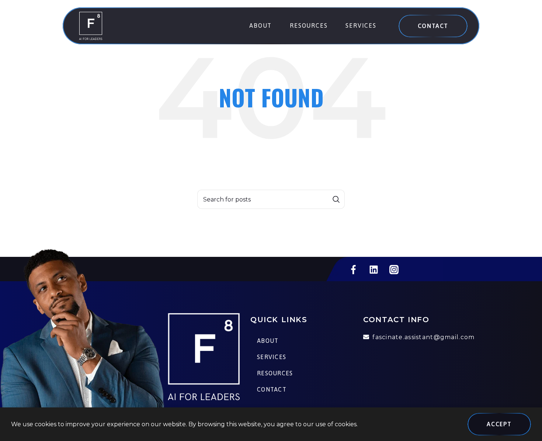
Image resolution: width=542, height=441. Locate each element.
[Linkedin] (373, 270)
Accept (499, 424)
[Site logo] (90, 25)
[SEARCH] (336, 199)
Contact (433, 26)
